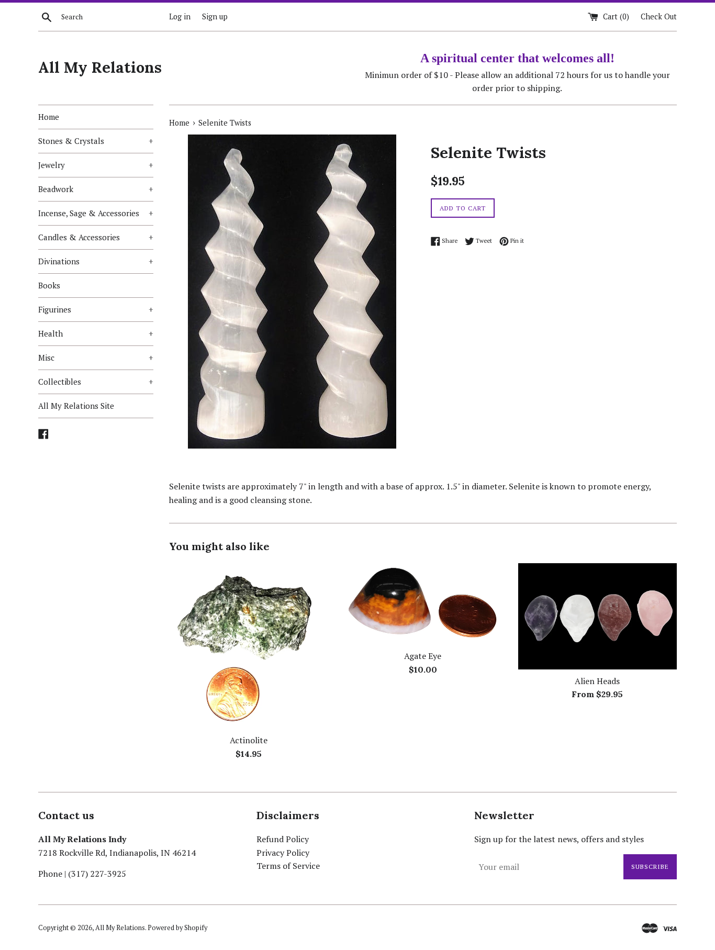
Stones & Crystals (95, 141)
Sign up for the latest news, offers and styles (559, 839)
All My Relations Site (76, 405)
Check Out (659, 16)
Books (49, 285)
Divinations (95, 261)
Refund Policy (282, 839)
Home (48, 116)
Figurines (95, 309)
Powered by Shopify (177, 927)
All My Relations (100, 67)
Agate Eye (422, 656)
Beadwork (95, 189)
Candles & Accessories (95, 237)
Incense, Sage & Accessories (95, 213)
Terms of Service (288, 865)
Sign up (215, 16)
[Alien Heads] (597, 616)
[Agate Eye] (422, 603)
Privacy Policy (282, 852)
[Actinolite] (248, 646)
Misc (95, 357)
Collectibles (95, 381)
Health (95, 333)
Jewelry (95, 165)
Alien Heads (597, 681)
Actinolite (248, 740)
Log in (180, 16)
